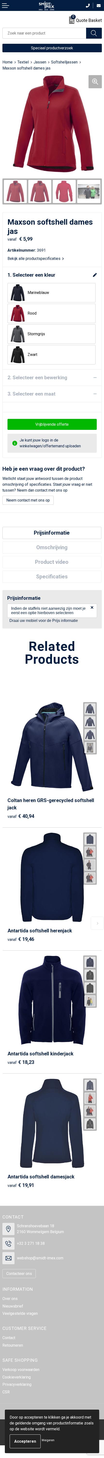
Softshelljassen (64, 62)
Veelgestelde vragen (20, 1313)
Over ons (10, 1298)
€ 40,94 (20, 816)
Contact (8, 1337)
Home (7, 62)
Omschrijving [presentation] (51, 547)
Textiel (23, 62)
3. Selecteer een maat (31, 394)
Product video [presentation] (51, 562)
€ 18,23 (20, 1062)
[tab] (51, 533)
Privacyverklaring (16, 1384)
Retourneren (12, 1345)
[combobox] (44, 33)
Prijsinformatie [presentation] (52, 533)
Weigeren (48, 1440)
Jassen (40, 62)
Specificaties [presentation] (52, 577)
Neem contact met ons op (28, 500)
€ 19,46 (20, 939)
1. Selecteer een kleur (31, 275)
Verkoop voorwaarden (20, 1369)
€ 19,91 (20, 1185)
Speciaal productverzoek (52, 48)
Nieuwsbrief (12, 1306)
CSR (6, 1392)
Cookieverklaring (16, 1377)
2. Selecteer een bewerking (37, 377)
